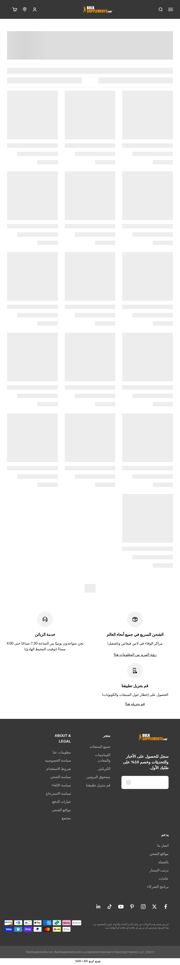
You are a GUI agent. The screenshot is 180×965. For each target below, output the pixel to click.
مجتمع (66, 818)
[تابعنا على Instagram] (143, 907)
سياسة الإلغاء (61, 785)
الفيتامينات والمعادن (102, 757)
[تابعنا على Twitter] (154, 907)
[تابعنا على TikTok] (110, 907)
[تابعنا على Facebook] (166, 907)
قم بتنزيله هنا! (135, 704)
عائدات (163, 878)
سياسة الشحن (60, 777)
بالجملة (163, 862)
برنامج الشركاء (158, 887)
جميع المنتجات (100, 746)
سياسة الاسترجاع (58, 793)
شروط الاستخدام (58, 769)
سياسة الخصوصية (58, 760)
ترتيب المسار (159, 870)
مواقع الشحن (61, 810)
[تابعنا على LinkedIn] (98, 907)
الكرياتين (104, 769)
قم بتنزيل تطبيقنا (98, 785)
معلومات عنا (62, 752)
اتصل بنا (163, 845)
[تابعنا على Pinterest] (132, 907)
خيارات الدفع (61, 801)
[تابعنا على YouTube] (121, 907)
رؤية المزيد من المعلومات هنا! (135, 654)
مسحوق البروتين (98, 777)
